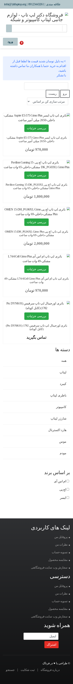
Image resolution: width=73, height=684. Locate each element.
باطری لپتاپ (58, 395)
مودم (63, 453)
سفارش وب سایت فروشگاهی (49, 567)
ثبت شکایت (28, 670)
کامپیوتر (61, 407)
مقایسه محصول (58, 559)
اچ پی (63, 489)
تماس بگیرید (36, 337)
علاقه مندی (53, 4)
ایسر (63, 497)
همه (64, 360)
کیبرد (63, 383)
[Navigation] (64, 42)
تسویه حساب (60, 552)
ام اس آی (60, 481)
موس (63, 441)
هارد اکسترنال (57, 430)
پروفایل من (61, 537)
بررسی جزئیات (36, 128)
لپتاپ (63, 372)
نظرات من (61, 544)
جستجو (10, 670)
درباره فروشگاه (50, 670)
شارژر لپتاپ (59, 418)
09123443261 (36, 4)
